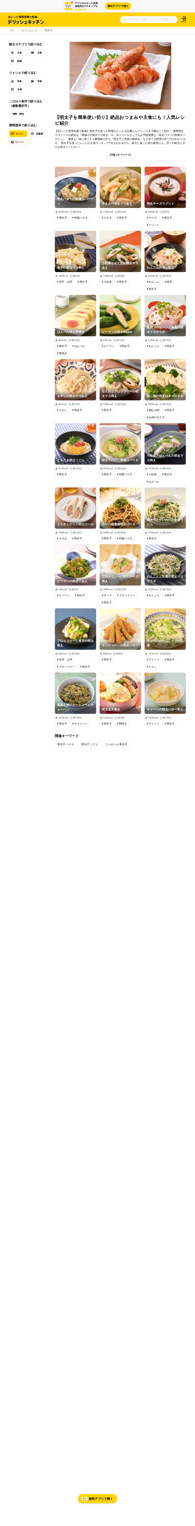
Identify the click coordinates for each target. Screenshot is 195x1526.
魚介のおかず (30, 30)
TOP (11, 30)
